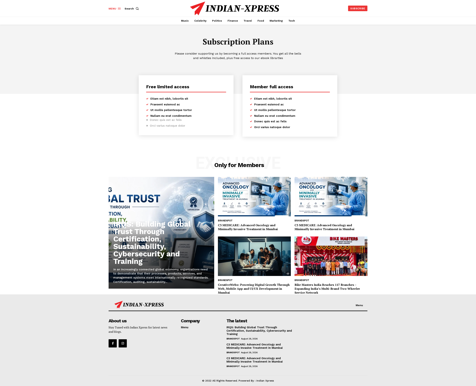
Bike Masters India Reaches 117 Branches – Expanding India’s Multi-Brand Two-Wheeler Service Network (327, 289)
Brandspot (225, 220)
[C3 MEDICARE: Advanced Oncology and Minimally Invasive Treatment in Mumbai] (254, 196)
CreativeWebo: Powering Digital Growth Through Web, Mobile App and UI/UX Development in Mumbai (254, 289)
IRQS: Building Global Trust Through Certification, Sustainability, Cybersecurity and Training (152, 243)
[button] (132, 8)
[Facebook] (113, 343)
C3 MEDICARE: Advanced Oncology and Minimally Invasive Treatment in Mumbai (248, 227)
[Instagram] (123, 343)
